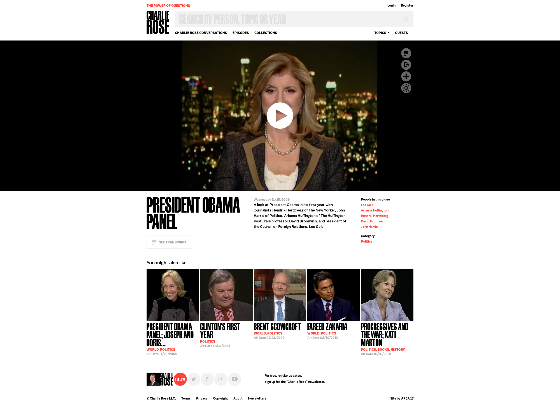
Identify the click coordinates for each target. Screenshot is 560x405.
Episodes (241, 33)
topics (380, 33)
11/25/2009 (170, 338)
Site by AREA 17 (401, 398)
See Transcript (172, 242)
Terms (186, 398)
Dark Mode (406, 88)
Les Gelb (367, 205)
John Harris (369, 227)
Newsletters (257, 398)
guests (401, 33)
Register (407, 5)
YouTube (234, 379)
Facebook (207, 379)
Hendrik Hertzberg (374, 216)
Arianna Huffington (374, 210)
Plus (406, 76)
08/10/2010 (327, 330)
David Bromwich (373, 221)
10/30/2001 (384, 338)
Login (391, 5)
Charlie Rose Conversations (201, 33)
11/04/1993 (220, 334)
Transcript (406, 53)
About (238, 398)
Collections (265, 33)
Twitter (193, 379)
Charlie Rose (158, 23)
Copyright (220, 398)
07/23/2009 (277, 330)
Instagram (221, 379)
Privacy (202, 398)
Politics (367, 241)
